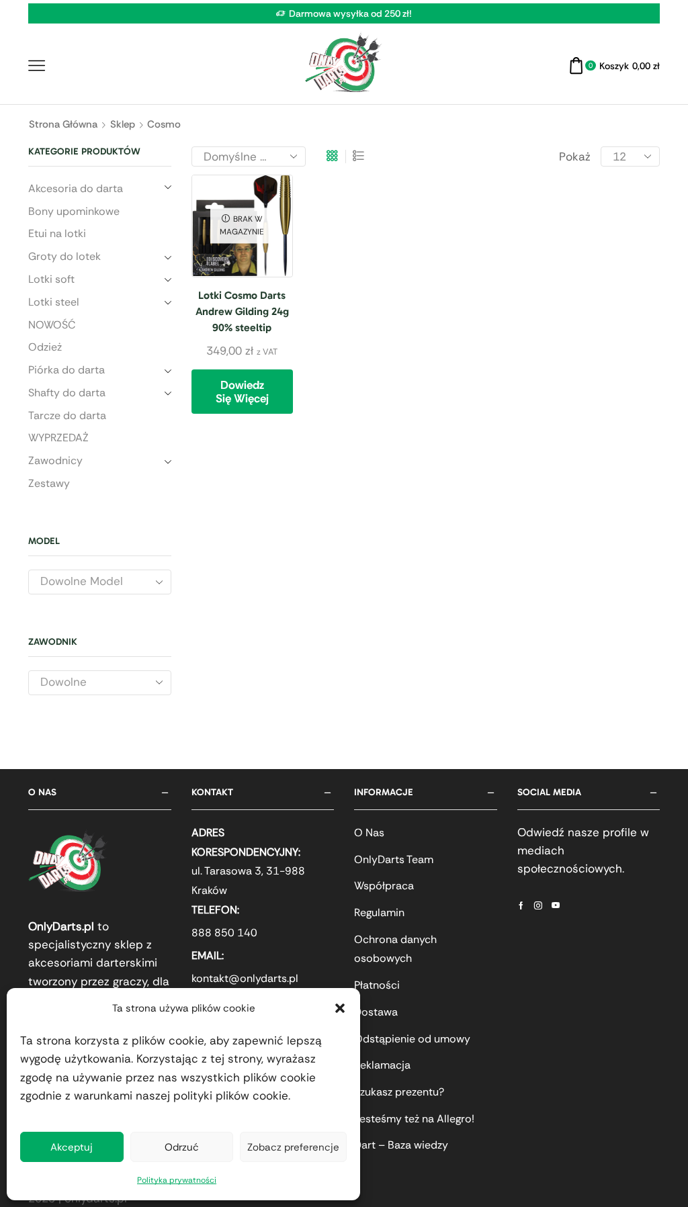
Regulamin (379, 912)
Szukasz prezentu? (399, 1092)
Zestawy (49, 483)
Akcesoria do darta (75, 188)
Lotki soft (51, 279)
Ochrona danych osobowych (395, 949)
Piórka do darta (66, 370)
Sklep (122, 124)
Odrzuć (182, 1147)
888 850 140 (224, 933)
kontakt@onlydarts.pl (244, 978)
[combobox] (99, 582)
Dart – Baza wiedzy (401, 1145)
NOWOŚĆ (51, 325)
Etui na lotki (57, 233)
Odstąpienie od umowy (412, 1039)
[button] (340, 1008)
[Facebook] (521, 905)
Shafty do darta (66, 393)
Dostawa (376, 1012)
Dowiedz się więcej (242, 391)
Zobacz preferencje (293, 1147)
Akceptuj (71, 1147)
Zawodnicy (55, 460)
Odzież (45, 347)
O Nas (369, 832)
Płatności (377, 985)
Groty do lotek (64, 256)
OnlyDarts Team (393, 859)
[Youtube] (556, 905)
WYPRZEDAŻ (58, 438)
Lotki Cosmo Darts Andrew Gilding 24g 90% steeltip (242, 311)
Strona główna (63, 124)
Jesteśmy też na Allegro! (414, 1119)
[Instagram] (538, 905)
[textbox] (88, 581)
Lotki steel (53, 302)
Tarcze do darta (67, 415)
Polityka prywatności (176, 1180)
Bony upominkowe (74, 211)
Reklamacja (382, 1065)
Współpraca (384, 886)
